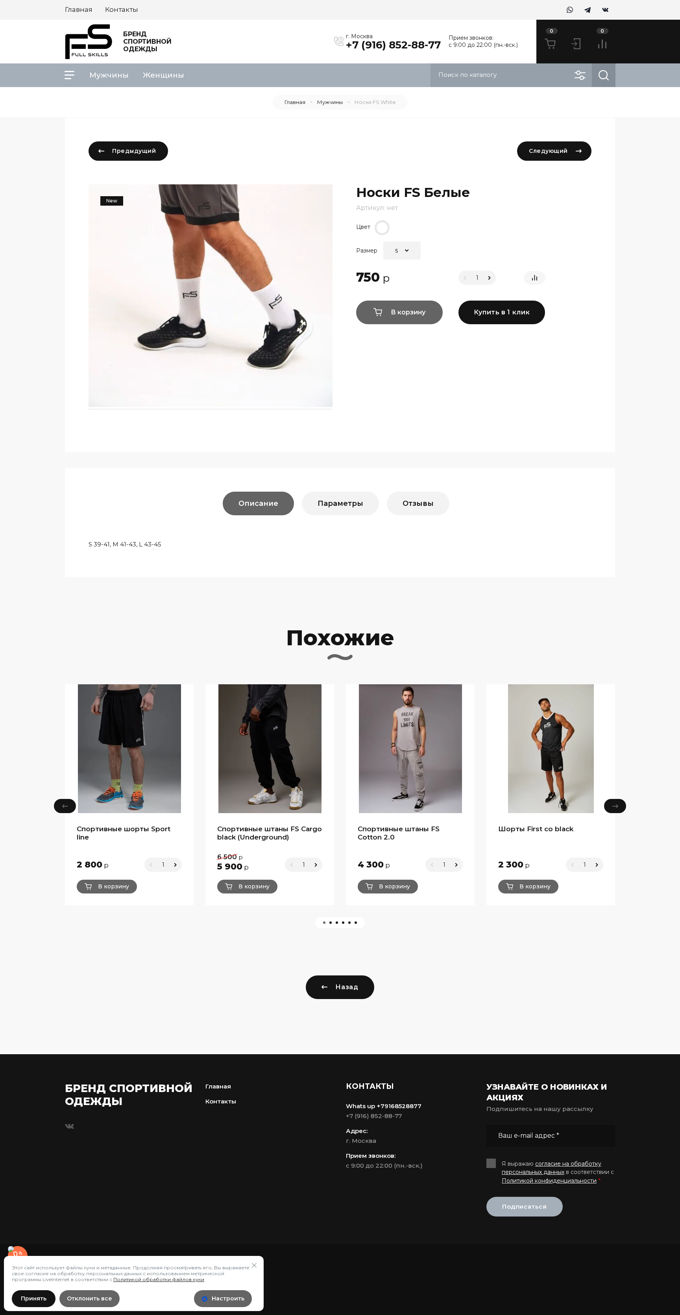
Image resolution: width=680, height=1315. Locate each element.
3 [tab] (337, 922)
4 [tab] (343, 922)
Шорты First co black (535, 829)
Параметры (340, 503)
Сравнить (534, 278)
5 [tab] (349, 922)
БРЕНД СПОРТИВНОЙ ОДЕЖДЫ (147, 41)
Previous (65, 806)
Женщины (163, 75)
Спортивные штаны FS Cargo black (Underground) (269, 833)
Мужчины (109, 75)
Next (615, 806)
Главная (295, 102)
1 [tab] (324, 922)
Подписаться (524, 1206)
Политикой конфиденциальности (549, 1180)
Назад (346, 987)
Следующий (548, 150)
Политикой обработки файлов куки (158, 1279)
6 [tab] (356, 922)
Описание (258, 503)
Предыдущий (134, 150)
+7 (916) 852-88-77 (393, 45)
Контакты (220, 1101)
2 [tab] (330, 922)
